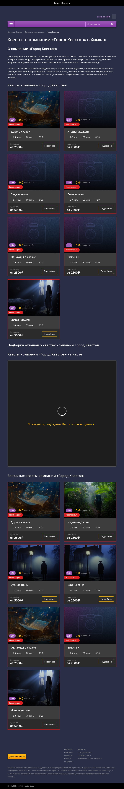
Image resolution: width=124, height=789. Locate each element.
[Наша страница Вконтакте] (58, 786)
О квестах (68, 756)
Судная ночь (19, 194)
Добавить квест (17, 756)
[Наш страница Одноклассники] (61, 786)
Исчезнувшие (20, 319)
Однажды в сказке (23, 257)
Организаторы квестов (34, 32)
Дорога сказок (20, 131)
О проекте (68, 762)
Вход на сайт (103, 16)
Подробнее (49, 146)
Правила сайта (84, 756)
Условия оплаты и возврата (90, 759)
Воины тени (75, 194)
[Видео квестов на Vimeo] (65, 786)
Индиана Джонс (78, 131)
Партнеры (68, 752)
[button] (113, 16)
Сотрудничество (85, 752)
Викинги (73, 257)
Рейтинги (68, 749)
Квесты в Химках (15, 32)
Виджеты (82, 749)
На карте (68, 759)
